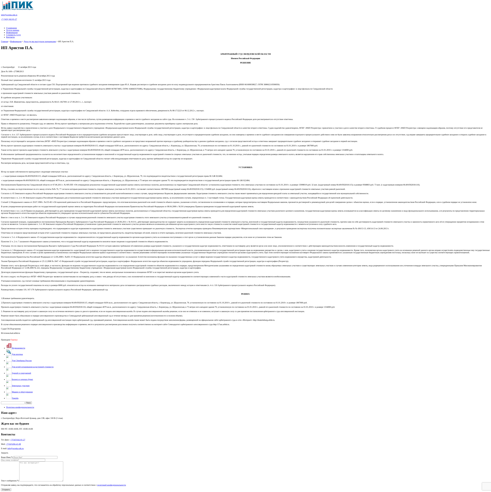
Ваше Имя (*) (7, 457)
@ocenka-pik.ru (9, 15)
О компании (11, 28)
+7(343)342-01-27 (17, 440)
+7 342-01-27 (9, 19)
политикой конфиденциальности (111, 485)
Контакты (10, 37)
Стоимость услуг (13, 35)
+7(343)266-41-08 (13, 444)
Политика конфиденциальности (20, 407)
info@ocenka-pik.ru (15, 448)
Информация (12, 32)
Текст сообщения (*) (10, 481)
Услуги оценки (12, 30)
